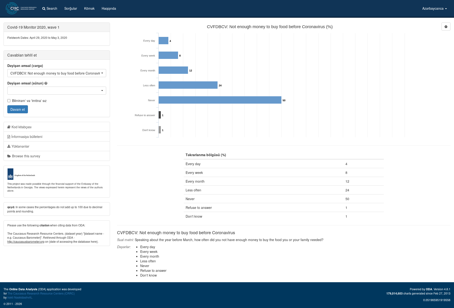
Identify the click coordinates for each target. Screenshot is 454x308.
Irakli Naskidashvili (19, 297)
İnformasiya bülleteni (26, 136)
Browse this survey (26, 156)
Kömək (89, 8)
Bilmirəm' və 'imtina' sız (29, 100)
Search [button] (52, 8)
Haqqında (109, 8)
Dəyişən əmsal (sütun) (25, 83)
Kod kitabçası (21, 126)
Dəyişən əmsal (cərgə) (25, 65)
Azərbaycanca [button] (433, 8)
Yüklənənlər (20, 146)
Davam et (17, 109)
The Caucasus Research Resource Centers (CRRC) (41, 293)
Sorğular (70, 8)
